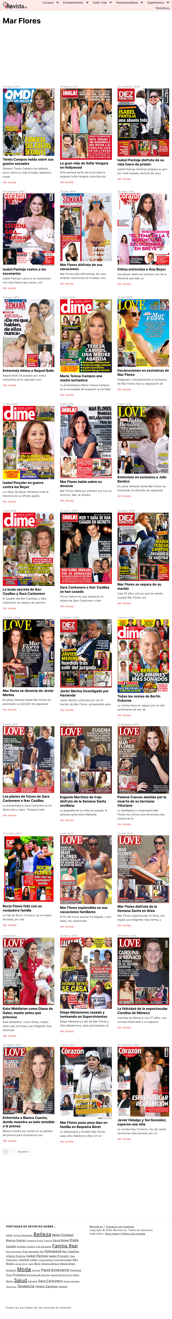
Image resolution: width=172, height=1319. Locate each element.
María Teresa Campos (46, 1263)
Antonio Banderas (23, 1235)
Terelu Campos (46, 1286)
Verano (63, 1286)
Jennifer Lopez (28, 1259)
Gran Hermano (14, 1251)
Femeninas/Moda (127, 2)
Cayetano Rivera (35, 1241)
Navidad (36, 1270)
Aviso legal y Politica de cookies (125, 1233)
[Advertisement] (86, 54)
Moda (24, 1269)
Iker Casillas (70, 1251)
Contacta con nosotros (120, 1226)
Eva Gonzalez (43, 1246)
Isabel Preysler (59, 1256)
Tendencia (25, 1286)
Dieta (74, 1240)
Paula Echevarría (55, 1270)
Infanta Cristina (15, 1256)
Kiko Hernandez (63, 1260)
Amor (9, 1235)
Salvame (32, 1281)
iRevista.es (96, 1226)
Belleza (42, 1234)
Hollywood (53, 1251)
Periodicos (162, 8)
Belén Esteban (63, 1235)
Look (30, 1264)
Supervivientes (71, 1281)
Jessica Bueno (46, 1260)
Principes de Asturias (38, 1275)
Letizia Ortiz (21, 1264)
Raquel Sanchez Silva (62, 1275)
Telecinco (11, 1287)
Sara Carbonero (50, 1281)
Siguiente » (23, 1152)
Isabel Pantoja (37, 1256)
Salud (20, 1280)
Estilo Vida (100, 2)
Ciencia (48, 1240)
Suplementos (155, 2)
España (11, 1246)
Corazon (48, 2)
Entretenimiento (73, 2)
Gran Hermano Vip (33, 1251)
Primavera (19, 1274)
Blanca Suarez (16, 1240)
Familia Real (65, 1245)
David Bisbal (61, 1240)
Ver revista (9, 182)
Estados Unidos (26, 1246)
